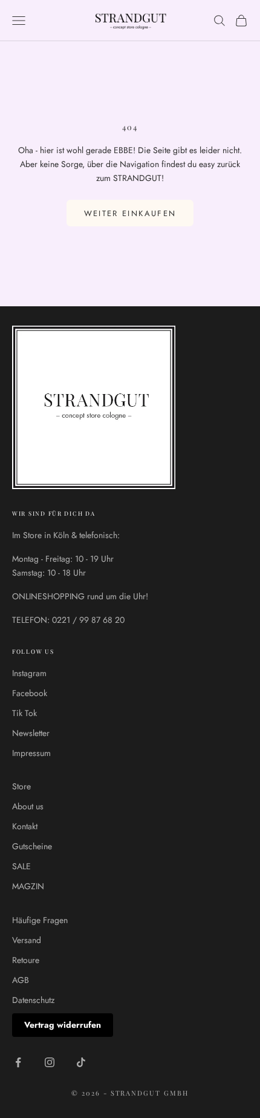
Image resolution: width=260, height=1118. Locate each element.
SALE (21, 866)
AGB (20, 980)
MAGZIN (28, 886)
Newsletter (31, 733)
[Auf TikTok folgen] (81, 1062)
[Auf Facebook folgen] (18, 1062)
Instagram (29, 673)
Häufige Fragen (40, 920)
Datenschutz (33, 1000)
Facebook (29, 693)
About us (28, 806)
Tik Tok (24, 713)
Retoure (25, 960)
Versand (26, 940)
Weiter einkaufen (130, 213)
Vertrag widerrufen (62, 1025)
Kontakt (24, 826)
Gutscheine (32, 846)
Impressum (31, 753)
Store (21, 786)
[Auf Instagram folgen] (50, 1062)
